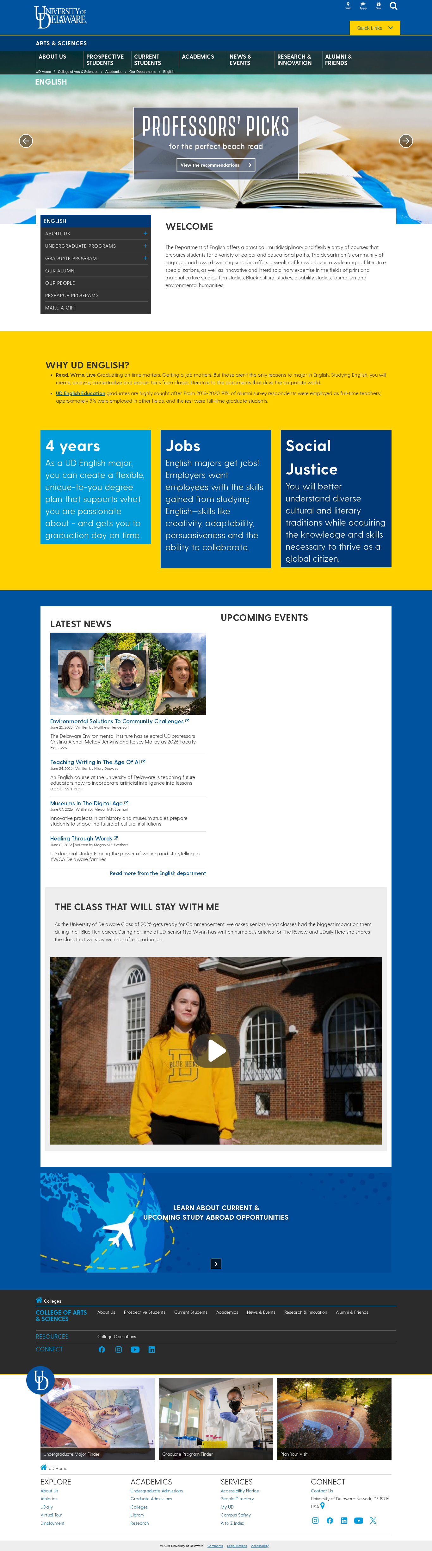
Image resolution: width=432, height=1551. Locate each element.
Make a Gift (61, 307)
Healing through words (81, 838)
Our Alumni (60, 270)
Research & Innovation (294, 59)
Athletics (48, 1498)
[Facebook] (329, 1522)
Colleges (139, 1507)
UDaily (46, 1507)
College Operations (116, 1336)
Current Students (147, 59)
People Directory (237, 1498)
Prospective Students (105, 59)
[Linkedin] (344, 1522)
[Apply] (363, 6)
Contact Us (322, 1490)
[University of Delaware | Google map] (322, 1506)
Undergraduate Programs (80, 246)
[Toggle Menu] (145, 233)
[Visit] (348, 6)
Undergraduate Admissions (157, 1490)
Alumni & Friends (338, 59)
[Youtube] (358, 1522)
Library (137, 1514)
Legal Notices (237, 1546)
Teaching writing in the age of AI (95, 761)
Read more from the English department (158, 873)
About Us (52, 56)
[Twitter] (373, 1522)
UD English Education (80, 393)
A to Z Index (232, 1523)
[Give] (378, 6)
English (168, 71)
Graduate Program (71, 258)
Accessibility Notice (240, 1490)
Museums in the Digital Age (86, 803)
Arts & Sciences (61, 43)
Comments (215, 1546)
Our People (60, 283)
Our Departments (142, 71)
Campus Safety (236, 1514)
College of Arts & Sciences (78, 71)
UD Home (43, 71)
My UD (227, 1507)
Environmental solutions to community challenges (117, 721)
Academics (198, 56)
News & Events (240, 59)
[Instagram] (315, 1522)
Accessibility (259, 1546)
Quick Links (369, 28)
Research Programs (72, 295)
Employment (52, 1523)
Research (140, 1523)
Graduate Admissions (151, 1498)
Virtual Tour (51, 1514)
